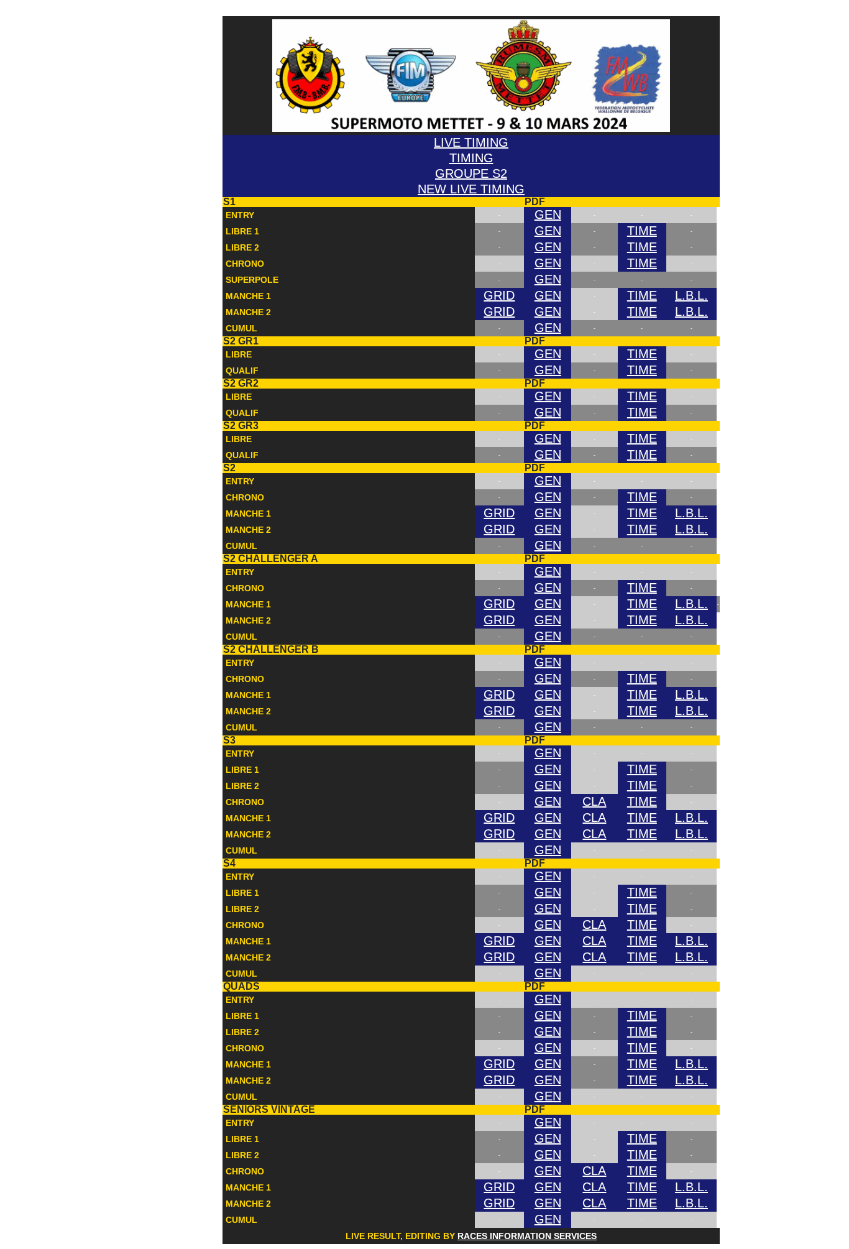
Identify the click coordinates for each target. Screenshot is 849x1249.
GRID (499, 295)
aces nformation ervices (527, 1236)
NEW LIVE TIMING (471, 189)
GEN (548, 214)
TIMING (471, 158)
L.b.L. (691, 295)
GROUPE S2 (471, 173)
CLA (594, 801)
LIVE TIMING (252, 10)
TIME (642, 230)
